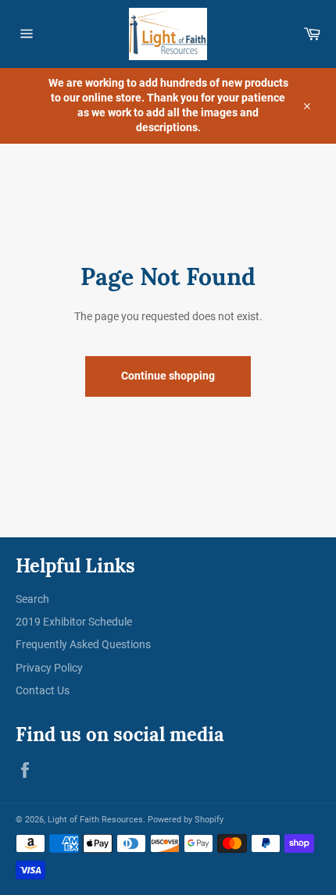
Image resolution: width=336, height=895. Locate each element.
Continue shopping (168, 375)
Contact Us (43, 690)
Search (32, 599)
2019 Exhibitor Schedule (74, 621)
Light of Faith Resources (95, 820)
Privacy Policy (49, 667)
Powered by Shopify (185, 820)
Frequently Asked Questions (83, 644)
